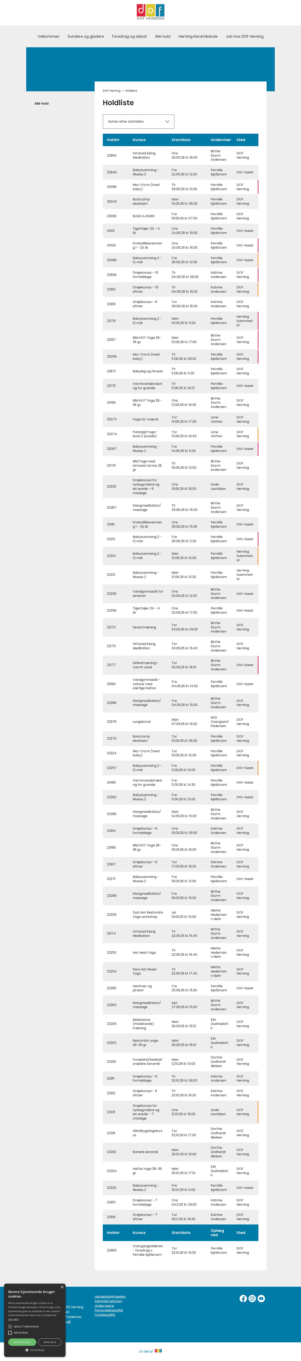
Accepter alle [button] (22, 1342)
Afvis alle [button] (50, 1342)
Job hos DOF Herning (245, 36)
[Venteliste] (181, 187)
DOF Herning (111, 91)
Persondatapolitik (109, 1310)
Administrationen (108, 1301)
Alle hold (162, 36)
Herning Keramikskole (198, 36)
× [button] (61, 1287)
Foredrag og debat (129, 36)
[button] (34, 1350)
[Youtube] (261, 1298)
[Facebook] (243, 1298)
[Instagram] (252, 1298)
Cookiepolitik (105, 1315)
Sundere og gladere (86, 36)
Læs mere (13, 1319)
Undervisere (104, 1306)
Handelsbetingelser (110, 1297)
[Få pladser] (181, 260)
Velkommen (48, 36)
